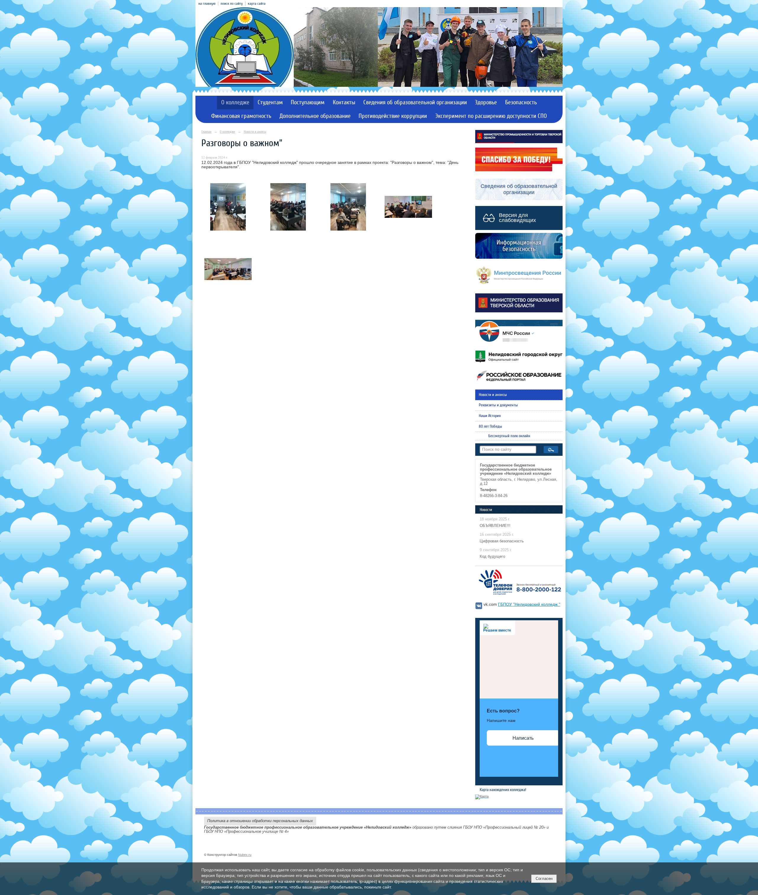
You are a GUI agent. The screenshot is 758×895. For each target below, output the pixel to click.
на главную (207, 3)
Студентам (270, 102)
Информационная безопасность (519, 245)
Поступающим (308, 102)
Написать (523, 738)
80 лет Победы (490, 426)
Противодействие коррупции (393, 116)
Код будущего (492, 556)
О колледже (235, 102)
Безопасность (521, 102)
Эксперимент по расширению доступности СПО (491, 116)
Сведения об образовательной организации (415, 102)
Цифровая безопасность (502, 541)
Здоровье (486, 102)
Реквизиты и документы (498, 405)
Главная (206, 132)
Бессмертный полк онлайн (509, 436)
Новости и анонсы (255, 132)
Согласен (544, 878)
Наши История (490, 415)
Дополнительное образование (315, 116)
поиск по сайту (232, 3)
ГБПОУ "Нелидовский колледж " (529, 604)
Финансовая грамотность (241, 116)
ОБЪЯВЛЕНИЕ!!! (495, 526)
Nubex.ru (244, 854)
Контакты (344, 102)
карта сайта (257, 3)
